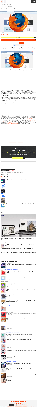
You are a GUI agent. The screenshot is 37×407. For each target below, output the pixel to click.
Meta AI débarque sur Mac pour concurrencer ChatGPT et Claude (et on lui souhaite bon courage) (21, 285)
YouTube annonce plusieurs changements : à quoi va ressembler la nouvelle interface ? (19, 272)
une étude (20, 71)
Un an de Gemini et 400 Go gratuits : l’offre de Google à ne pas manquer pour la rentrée (20, 277)
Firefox (2, 172)
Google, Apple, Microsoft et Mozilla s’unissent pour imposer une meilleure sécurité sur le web (20, 199)
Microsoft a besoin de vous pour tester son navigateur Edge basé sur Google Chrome (21, 203)
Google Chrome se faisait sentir (11, 122)
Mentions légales (8, 406)
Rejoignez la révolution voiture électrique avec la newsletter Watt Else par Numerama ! (21, 179)
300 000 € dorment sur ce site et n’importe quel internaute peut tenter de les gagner (20, 319)
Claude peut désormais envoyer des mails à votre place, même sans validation (20, 307)
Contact (32, 406)
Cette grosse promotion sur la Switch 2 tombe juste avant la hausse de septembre (21, 313)
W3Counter (14, 142)
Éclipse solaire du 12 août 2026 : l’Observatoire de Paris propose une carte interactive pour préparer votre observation (18, 250)
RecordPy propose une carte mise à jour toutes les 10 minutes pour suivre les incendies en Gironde (18, 252)
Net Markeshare (20, 142)
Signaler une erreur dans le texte (6, 168)
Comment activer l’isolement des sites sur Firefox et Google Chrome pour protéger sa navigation (21, 189)
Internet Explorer (16, 172)
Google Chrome (8, 172)
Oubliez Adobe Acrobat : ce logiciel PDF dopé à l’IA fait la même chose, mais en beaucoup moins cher (18, 239)
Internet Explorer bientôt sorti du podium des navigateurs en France (18, 184)
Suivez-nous (21, 43)
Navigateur (10, 6)
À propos (2, 406)
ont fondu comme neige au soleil (12, 123)
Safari (22, 172)
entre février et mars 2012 (29, 118)
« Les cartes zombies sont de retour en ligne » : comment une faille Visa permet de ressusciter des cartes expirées (21, 301)
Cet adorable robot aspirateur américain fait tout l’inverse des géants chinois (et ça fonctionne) (21, 375)
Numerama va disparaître (5, 253)
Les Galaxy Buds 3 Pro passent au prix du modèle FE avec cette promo (18, 356)
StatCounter (12, 115)
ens (3, 72)
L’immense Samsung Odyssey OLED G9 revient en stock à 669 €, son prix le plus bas (21, 264)
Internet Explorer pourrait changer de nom (13, 193)
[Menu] (5, 1)
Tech (2, 6)
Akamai (10, 142)
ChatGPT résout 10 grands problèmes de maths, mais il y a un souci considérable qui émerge (20, 245)
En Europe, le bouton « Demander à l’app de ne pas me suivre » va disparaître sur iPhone (20, 369)
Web (5, 6)
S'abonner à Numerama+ (18, 158)
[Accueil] (2, 1)
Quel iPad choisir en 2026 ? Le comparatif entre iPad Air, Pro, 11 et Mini (19, 363)
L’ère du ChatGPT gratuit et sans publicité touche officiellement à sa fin (19, 334)
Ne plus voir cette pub (4, 174)
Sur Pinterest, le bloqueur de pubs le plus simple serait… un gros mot (18, 339)
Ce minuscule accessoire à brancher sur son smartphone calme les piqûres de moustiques (20, 380)
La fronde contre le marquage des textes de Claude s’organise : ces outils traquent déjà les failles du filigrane (21, 345)
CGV (36, 406)
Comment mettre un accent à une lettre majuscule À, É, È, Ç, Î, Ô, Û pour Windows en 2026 (17, 248)
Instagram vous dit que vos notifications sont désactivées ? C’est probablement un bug (21, 290)
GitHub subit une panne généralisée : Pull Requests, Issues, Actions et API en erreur (21, 350)
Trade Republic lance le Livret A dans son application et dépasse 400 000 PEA (20, 295)
